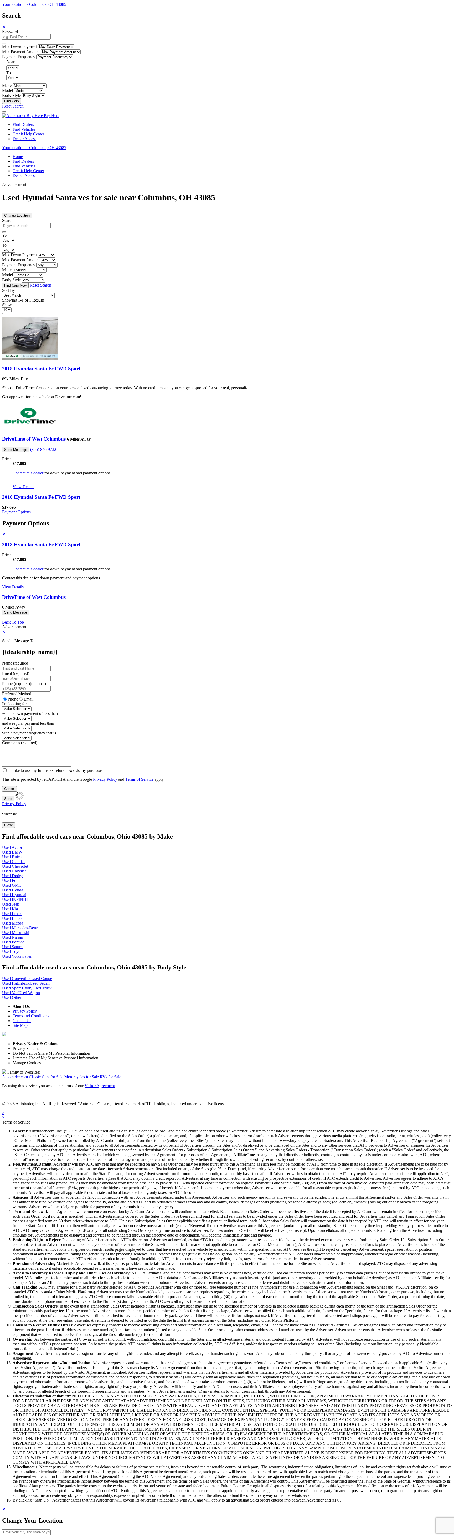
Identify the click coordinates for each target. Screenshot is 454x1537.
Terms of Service (139, 779)
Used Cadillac (13, 861)
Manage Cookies (27, 1062)
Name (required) (15, 663)
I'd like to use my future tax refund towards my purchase (55, 770)
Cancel (9, 789)
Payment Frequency (18, 56)
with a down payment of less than (30, 713)
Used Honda (12, 890)
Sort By (8, 290)
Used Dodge (12, 876)
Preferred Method (16, 694)
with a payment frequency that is (29, 733)
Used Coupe (41, 978)
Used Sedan (40, 983)
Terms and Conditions (31, 1016)
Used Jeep (10, 904)
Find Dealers (23, 124)
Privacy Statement (28, 1048)
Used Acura (12, 847)
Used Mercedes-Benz (20, 928)
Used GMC (12, 885)
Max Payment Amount (21, 51)
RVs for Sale (110, 1077)
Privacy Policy (105, 779)
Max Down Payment (19, 46)
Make (7, 85)
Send (8, 799)
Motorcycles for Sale (81, 1077)
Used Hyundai (14, 894)
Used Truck (42, 988)
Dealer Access (24, 138)
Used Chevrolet (15, 866)
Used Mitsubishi (15, 932)
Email (28, 699)
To (8, 72)
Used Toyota (12, 951)
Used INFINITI (15, 899)
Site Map (20, 1025)
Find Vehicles (24, 129)
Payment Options (16, 512)
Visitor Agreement (100, 1086)
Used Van (10, 992)
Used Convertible (16, 978)
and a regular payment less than (28, 723)
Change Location (17, 215)
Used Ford (11, 880)
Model (7, 90)
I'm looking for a (16, 704)
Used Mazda (12, 923)
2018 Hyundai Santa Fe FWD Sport (41, 368)
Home (18, 156)
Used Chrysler (14, 871)
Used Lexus (12, 913)
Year (6, 235)
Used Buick (12, 857)
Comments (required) (19, 743)
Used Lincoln (13, 918)
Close (8, 825)
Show (7, 305)
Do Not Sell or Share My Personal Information (51, 1053)
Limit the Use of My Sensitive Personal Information (55, 1058)
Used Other (11, 997)
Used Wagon (29, 992)
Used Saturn (12, 946)
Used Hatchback (16, 983)
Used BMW (12, 852)
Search (7, 220)
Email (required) (15, 673)
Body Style (11, 95)
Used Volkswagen (17, 956)
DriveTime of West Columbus (34, 439)
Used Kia (10, 909)
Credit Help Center (28, 134)
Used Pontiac (13, 942)
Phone (24, 683)
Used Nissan (12, 937)
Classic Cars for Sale (46, 1077)
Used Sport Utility (17, 988)
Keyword (10, 31)
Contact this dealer (28, 473)
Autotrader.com (15, 1077)
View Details (23, 486)
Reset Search (13, 106)
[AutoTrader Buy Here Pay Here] (30, 115)
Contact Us (22, 1020)
